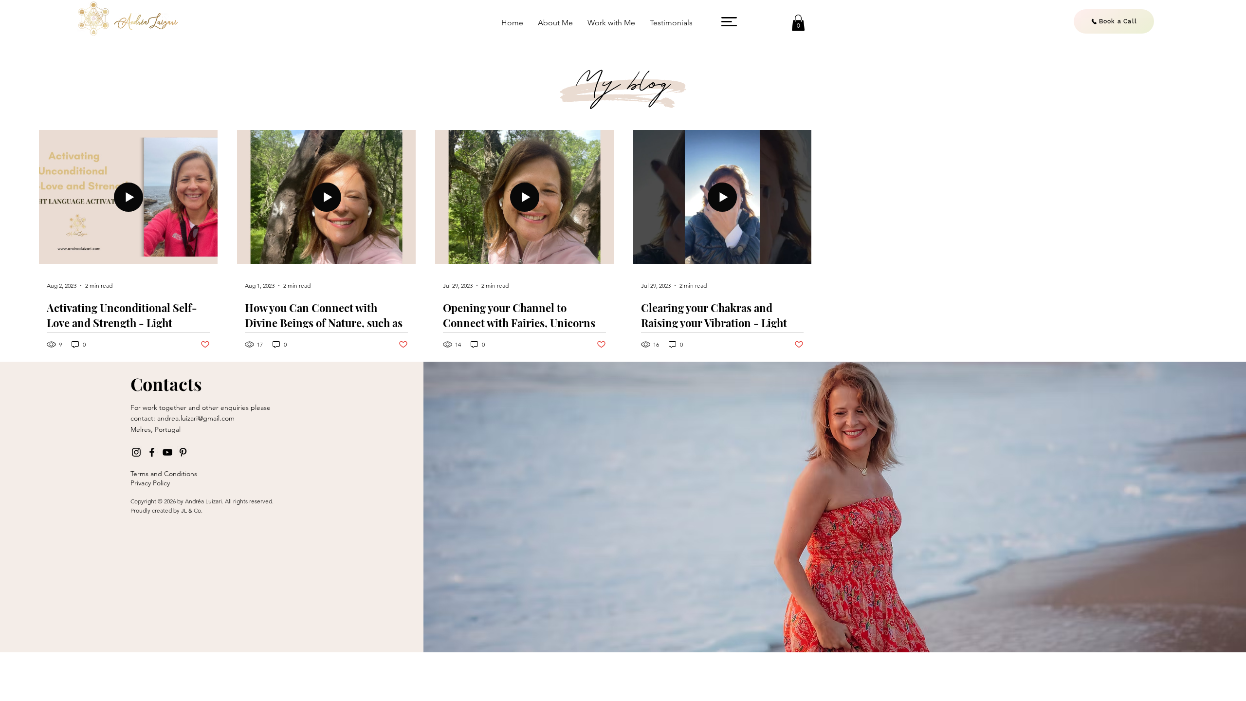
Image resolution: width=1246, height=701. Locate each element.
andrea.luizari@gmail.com (196, 418)
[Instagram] (136, 452)
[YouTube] (167, 452)
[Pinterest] (183, 452)
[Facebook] (152, 452)
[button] (729, 21)
